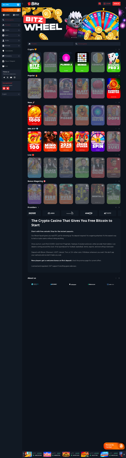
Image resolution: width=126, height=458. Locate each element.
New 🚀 (31, 102)
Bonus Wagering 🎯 (37, 181)
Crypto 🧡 (32, 49)
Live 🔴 (31, 155)
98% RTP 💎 (33, 128)
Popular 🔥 (33, 75)
